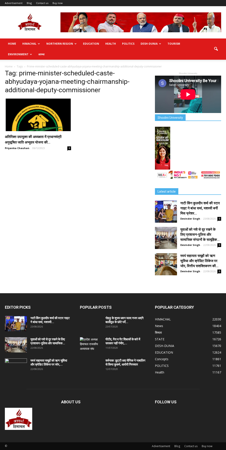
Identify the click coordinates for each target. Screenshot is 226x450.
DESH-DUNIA (149, 44)
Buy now (58, 3)
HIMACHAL (29, 44)
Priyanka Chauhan (17, 148)
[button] (216, 49)
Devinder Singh (190, 218)
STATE (159, 339)
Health (110, 44)
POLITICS (128, 44)
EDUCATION (91, 44)
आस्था (41, 54)
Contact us (42, 3)
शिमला (158, 332)
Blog (29, 3)
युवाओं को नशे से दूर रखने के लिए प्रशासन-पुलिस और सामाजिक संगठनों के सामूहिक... (200, 234)
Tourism (174, 44)
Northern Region (59, 44)
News (159, 326)
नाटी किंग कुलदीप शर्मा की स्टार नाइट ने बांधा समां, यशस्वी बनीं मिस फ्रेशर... (200, 208)
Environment (18, 54)
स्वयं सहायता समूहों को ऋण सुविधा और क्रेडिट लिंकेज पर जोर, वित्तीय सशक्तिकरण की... (199, 261)
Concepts (161, 359)
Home (12, 44)
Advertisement (14, 3)
